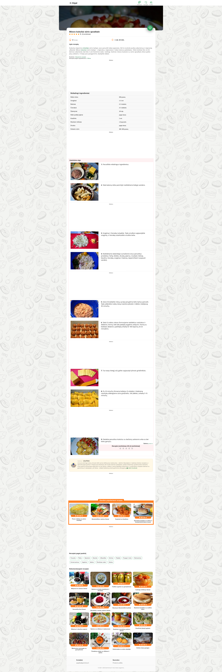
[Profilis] (151, 2)
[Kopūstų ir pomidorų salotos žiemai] (122, 618)
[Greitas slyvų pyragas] (143, 638)
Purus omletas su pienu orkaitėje (79, 519)
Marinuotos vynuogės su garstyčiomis (79, 649)
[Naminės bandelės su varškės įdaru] (143, 598)
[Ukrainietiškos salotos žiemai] (100, 509)
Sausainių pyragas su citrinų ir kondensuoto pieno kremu (143, 521)
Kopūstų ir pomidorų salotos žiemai (121, 630)
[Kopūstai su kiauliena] (121, 509)
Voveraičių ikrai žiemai (79, 609)
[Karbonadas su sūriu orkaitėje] (122, 639)
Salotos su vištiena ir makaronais (100, 629)
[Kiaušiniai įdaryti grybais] (143, 618)
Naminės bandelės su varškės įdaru (143, 608)
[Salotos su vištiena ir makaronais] (100, 618)
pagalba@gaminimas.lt (82, 663)
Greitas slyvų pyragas (142, 648)
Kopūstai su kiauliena (121, 519)
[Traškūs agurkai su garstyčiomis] (122, 577)
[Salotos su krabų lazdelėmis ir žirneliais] (100, 578)
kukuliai (84, 50)
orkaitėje (85, 48)
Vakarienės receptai (80, 57)
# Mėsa (89, 58)
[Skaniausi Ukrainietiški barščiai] (122, 598)
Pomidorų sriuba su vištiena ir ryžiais (100, 652)
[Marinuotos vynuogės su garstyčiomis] (79, 639)
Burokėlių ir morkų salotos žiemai (100, 610)
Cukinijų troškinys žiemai (142, 589)
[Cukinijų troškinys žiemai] (143, 579)
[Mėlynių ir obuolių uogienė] (79, 618)
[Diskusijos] (140, 2)
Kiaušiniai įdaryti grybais (143, 628)
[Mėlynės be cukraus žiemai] (79, 578)
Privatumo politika (117, 663)
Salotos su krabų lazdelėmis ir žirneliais (100, 590)
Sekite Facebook (132, 468)
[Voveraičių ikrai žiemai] (79, 599)
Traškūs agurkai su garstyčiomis (121, 586)
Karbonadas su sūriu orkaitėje (122, 649)
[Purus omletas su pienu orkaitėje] (79, 509)
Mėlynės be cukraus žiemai (79, 588)
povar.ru (150, 443)
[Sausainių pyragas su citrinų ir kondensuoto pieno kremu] (143, 510)
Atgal (74, 3)
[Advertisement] (90, 73)
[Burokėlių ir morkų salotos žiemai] (100, 600)
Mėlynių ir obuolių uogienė (79, 629)
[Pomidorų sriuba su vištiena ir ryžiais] (100, 640)
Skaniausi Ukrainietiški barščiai (121, 608)
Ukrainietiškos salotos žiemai (100, 519)
